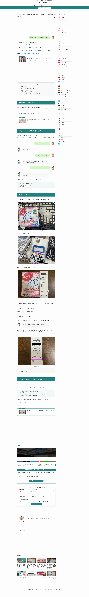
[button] (20, 461)
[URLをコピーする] (52, 461)
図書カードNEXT (63, 36)
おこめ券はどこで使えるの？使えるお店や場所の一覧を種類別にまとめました (40, 411)
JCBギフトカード (23, 496)
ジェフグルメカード (35, 499)
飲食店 (62, 133)
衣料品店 (62, 139)
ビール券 (44, 499)
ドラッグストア (63, 118)
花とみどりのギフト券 (64, 51)
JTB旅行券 (62, 79)
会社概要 (46, 589)
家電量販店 (62, 122)
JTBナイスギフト (63, 32)
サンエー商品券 (63, 75)
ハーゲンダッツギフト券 (36, 501)
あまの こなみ (21, 521)
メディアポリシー (36, 589)
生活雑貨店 (62, 124)
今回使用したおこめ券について (27, 86)
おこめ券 (21, 501)
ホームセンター (63, 137)
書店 (61, 135)
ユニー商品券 (63, 73)
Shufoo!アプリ (40, 369)
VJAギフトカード (35, 496)
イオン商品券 (45, 501)
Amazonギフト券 (63, 58)
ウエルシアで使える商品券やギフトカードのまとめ (29, 53)
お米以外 (29, 135)
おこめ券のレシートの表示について (29, 91)
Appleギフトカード (63, 81)
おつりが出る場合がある (22, 137)
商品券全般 (62, 17)
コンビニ (62, 120)
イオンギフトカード (64, 62)
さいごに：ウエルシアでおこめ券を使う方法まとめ (30, 93)
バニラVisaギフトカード (64, 98)
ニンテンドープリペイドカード (65, 90)
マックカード (63, 77)
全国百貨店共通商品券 (24, 499)
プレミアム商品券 (63, 107)
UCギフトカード (46, 496)
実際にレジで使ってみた (25, 90)
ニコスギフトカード (64, 26)
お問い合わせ (50, 589)
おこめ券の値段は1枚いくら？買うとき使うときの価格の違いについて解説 (40, 120)
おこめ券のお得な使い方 (24, 115)
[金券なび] (44, 2)
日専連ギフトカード (64, 28)
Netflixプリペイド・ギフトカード (65, 92)
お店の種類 (22, 489)
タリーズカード (63, 105)
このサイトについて (30, 589)
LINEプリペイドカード (64, 88)
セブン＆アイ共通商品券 (64, 66)
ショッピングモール (64, 126)
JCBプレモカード (63, 94)
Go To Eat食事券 (63, 109)
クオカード (62, 34)
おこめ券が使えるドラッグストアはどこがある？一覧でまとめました (40, 58)
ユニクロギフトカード (64, 64)
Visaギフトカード (63, 96)
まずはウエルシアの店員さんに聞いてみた (29, 88)
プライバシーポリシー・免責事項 (57, 589)
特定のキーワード (38, 489)
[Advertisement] (36, 25)
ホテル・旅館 (63, 141)
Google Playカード (63, 83)
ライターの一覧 (41, 589)
